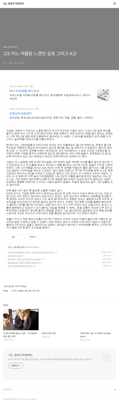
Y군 (9, 247)
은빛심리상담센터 (20, 113)
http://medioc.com (18, 86)
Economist (8, 395)
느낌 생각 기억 (18, 247)
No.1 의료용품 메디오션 (24, 90)
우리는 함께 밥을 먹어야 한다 (20, 266)
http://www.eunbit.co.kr (21, 108)
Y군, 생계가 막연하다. (13, 3)
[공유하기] (18, 237)
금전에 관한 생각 (15, 256)
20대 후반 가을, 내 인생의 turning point (24, 259)
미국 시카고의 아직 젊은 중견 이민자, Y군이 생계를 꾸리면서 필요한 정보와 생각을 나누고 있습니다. (50, 359)
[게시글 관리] (22, 237)
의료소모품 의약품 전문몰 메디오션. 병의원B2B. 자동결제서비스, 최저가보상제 (49, 96)
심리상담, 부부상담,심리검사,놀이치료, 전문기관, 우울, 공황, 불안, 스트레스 (51, 117)
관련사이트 (7, 389)
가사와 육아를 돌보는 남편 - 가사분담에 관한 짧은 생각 (30, 252)
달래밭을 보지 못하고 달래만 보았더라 (24, 262)
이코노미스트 (8, 400)
